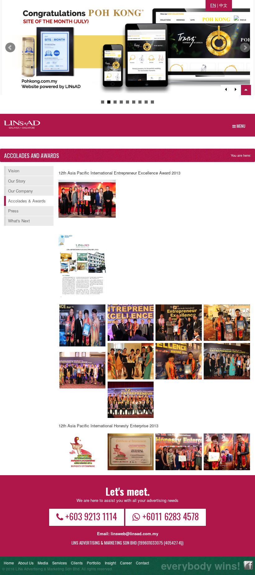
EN (213, 5)
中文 (223, 5)
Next (245, 48)
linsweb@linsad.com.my (134, 533)
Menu (240, 126)
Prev (10, 48)
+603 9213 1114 (91, 516)
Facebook (248, 565)
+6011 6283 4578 (170, 516)
